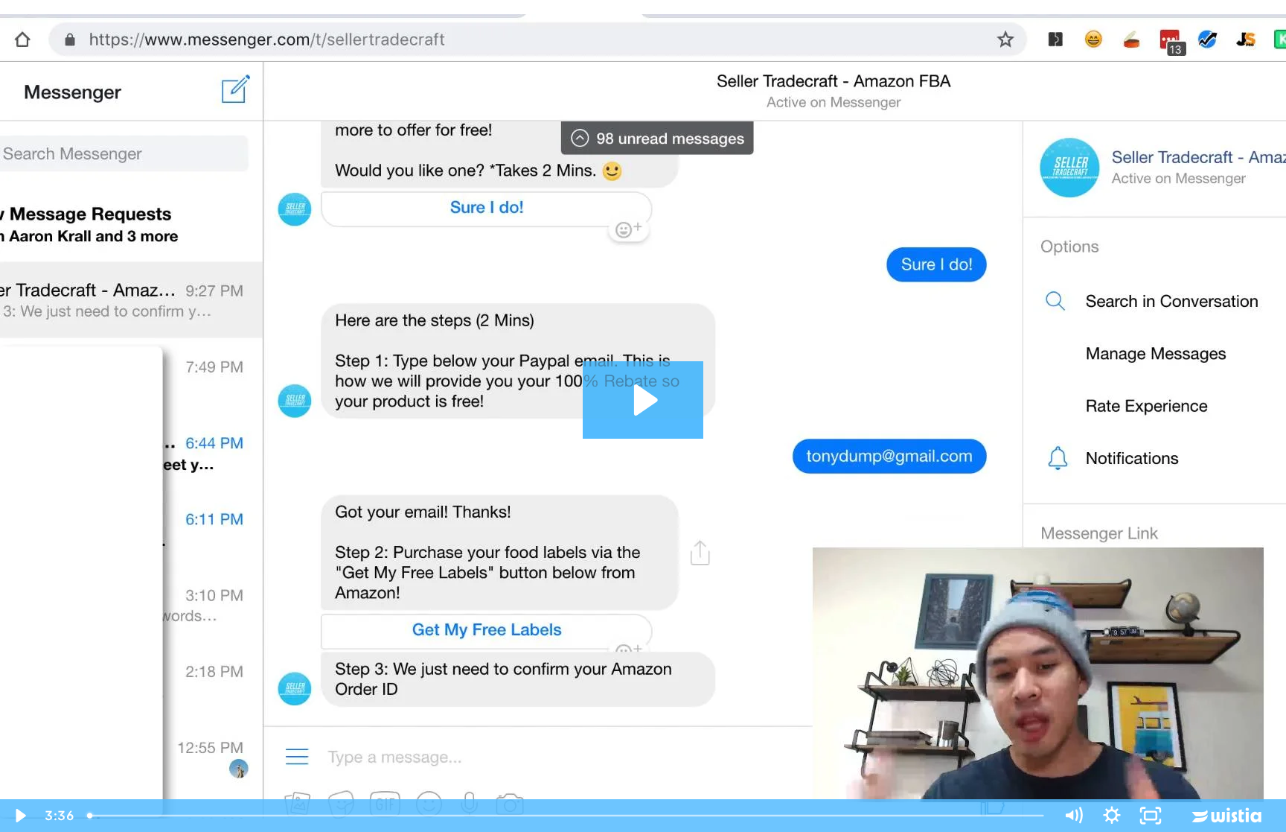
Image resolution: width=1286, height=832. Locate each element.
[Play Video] (19, 815)
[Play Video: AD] (643, 400)
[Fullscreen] (1150, 815)
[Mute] (1073, 815)
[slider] (567, 815)
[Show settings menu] (1112, 815)
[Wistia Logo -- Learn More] (1228, 815)
